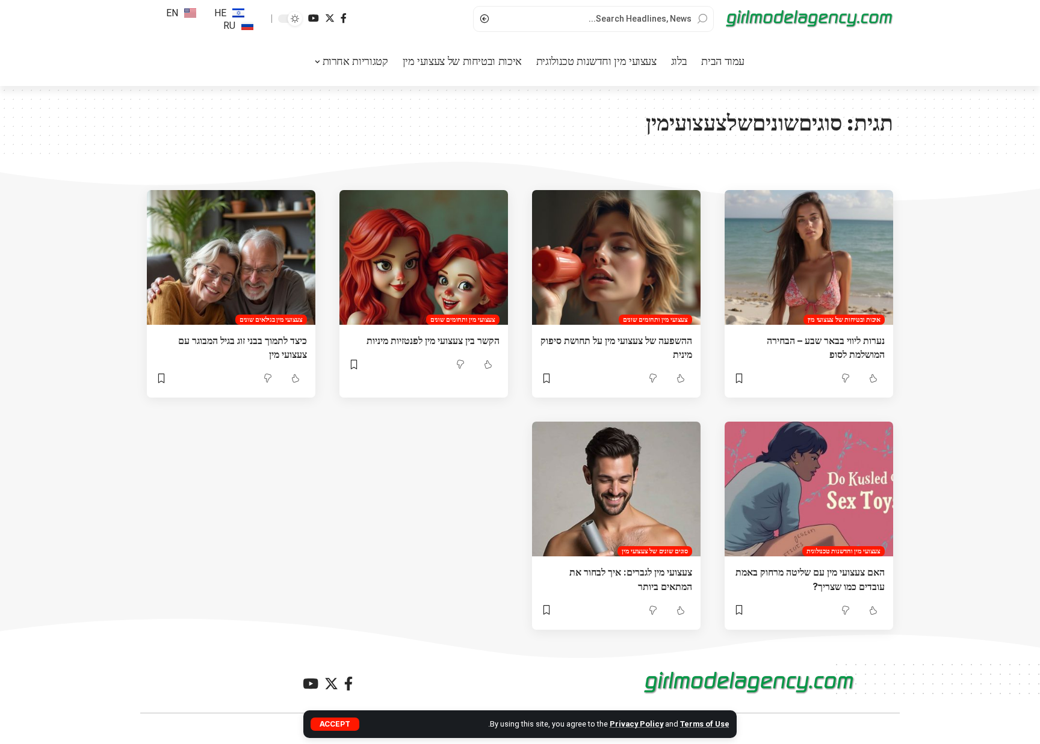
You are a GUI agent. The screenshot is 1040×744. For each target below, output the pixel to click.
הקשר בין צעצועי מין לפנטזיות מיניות (433, 340)
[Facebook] (344, 18)
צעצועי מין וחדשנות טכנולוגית (843, 551)
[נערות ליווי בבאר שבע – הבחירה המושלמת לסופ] (809, 257)
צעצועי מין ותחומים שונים (655, 319)
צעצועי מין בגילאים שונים (271, 319)
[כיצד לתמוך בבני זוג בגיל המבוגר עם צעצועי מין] (231, 257)
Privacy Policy (636, 723)
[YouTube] (313, 18)
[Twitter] (330, 18)
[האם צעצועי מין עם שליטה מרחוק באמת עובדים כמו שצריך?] (809, 489)
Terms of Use (704, 723)
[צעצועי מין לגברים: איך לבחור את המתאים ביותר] (616, 489)
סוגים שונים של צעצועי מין (655, 551)
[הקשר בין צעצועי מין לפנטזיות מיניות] (423, 257)
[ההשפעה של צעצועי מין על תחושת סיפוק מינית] (616, 257)
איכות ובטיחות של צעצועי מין (844, 319)
